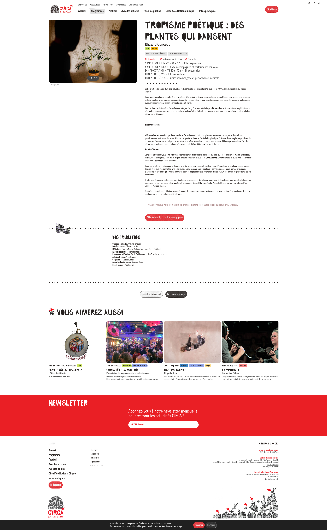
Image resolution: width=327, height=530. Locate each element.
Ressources (95, 4)
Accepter (199, 525)
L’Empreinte (230, 370)
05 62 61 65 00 (272, 465)
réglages (179, 526)
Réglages (211, 525)
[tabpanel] (93, 53)
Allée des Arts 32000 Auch (269, 452)
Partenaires (108, 4)
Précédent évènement (151, 294)
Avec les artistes (130, 11)
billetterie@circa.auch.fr (270, 467)
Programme (97, 11)
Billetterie (272, 9)
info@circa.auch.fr (271, 479)
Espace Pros (120, 4)
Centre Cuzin (152, 59)
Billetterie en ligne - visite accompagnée (165, 217)
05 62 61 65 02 (273, 477)
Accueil (82, 11)
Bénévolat (82, 4)
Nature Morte (175, 370)
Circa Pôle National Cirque (180, 11)
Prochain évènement (176, 294)
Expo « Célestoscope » (65, 370)
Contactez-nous (136, 4)
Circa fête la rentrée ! (123, 370)
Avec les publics (152, 11)
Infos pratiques (207, 11)
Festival (112, 11)
